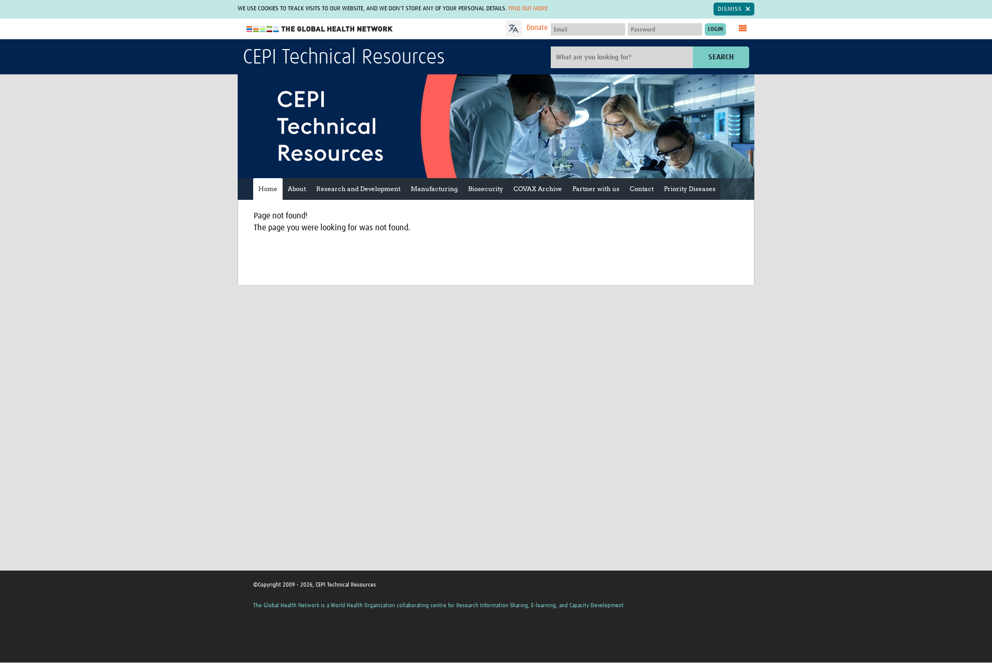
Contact (642, 189)
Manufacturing (434, 189)
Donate (537, 27)
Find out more (528, 9)
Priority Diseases (690, 189)
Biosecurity (485, 189)
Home (267, 189)
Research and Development (358, 189)
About (297, 189)
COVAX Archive (538, 189)
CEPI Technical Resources (344, 58)
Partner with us (595, 189)
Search (721, 57)
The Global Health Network (319, 29)
